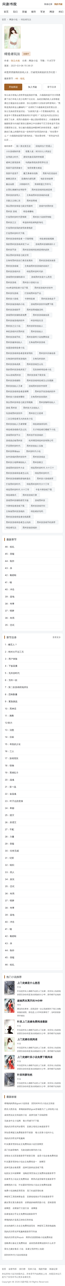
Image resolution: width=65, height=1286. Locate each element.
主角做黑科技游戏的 (16, 511)
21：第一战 (10, 786)
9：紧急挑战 (11, 701)
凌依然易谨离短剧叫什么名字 (42, 1243)
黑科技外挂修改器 (48, 353)
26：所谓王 (10, 822)
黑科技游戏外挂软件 (44, 287)
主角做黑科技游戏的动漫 (38, 195)
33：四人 (9, 872)
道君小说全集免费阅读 (47, 1155)
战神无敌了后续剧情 (38, 1115)
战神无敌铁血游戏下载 (33, 1167)
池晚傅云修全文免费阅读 (15, 1243)
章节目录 (51, 87)
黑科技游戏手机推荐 (47, 522)
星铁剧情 (52, 1202)
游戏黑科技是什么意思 (42, 277)
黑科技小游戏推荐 (46, 478)
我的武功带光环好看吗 (14, 1126)
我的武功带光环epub (14, 1237)
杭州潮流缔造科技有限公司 (42, 440)
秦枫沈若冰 (11, 178)
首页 (6, 11)
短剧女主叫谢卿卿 (12, 1173)
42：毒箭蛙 (10, 575)
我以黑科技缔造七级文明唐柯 (20, 206)
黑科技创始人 (37, 331)
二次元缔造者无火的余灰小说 (20, 418)
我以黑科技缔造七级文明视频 (20, 402)
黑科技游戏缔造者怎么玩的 (19, 522)
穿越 (24, 11)
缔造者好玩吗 (37, 511)
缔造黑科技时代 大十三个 (43, 467)
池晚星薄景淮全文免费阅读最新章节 (39, 1173)
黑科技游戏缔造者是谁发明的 (20, 353)
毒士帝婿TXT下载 (31, 1120)
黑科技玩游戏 (13, 293)
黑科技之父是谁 (36, 413)
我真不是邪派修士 (14, 168)
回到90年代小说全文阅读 (42, 1103)
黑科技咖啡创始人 (48, 402)
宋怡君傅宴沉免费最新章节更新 (18, 1132)
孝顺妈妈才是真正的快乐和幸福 (18, 1219)
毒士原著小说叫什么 (44, 1132)
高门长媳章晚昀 (11, 1150)
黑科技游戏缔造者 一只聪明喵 (20, 238)
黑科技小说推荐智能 (43, 217)
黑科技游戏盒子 (49, 298)
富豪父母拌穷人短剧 (35, 1249)
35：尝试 (9, 625)
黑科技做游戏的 (30, 527)
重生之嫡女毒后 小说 (13, 1249)
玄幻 (15, 11)
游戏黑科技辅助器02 (16, 277)
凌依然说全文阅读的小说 (15, 1115)
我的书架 (58, 4)
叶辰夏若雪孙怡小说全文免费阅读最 (35, 1185)
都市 (33, 11)
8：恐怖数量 (11, 694)
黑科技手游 (12, 249)
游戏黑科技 (40, 500)
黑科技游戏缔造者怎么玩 (18, 473)
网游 (52, 11)
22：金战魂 (10, 793)
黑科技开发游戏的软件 (46, 391)
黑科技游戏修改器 (41, 315)
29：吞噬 (9, 843)
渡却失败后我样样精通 (33, 157)
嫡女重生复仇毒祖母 (13, 1202)
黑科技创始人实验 (35, 445)
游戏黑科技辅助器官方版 (18, 500)
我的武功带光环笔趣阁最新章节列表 (20, 1231)
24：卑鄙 (9, 808)
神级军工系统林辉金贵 (14, 1196)
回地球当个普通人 (44, 146)
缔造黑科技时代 (42, 473)
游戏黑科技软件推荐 (38, 386)
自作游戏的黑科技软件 (17, 456)
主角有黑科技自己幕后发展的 (20, 260)
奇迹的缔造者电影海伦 (33, 222)
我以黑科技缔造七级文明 (18, 255)
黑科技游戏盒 (39, 456)
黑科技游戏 (12, 282)
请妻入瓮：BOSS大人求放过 (38, 151)
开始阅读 (13, 87)
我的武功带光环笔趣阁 (14, 1138)
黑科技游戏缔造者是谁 (42, 189)
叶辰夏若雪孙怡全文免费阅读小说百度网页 (23, 1144)
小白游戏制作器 (13, 151)
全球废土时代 (12, 157)
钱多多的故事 (47, 178)
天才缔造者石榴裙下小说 (45, 429)
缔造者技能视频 (47, 238)
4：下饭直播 (11, 665)
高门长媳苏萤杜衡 (35, 1190)
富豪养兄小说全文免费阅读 (16, 1179)
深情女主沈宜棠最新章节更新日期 (19, 1155)
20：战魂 (9, 779)
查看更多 (57, 637)
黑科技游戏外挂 (14, 271)
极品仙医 (10, 184)
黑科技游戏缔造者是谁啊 (18, 391)
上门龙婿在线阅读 (27, 1039)
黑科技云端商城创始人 (17, 462)
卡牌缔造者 (30, 298)
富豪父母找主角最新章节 (38, 1126)
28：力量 (9, 836)
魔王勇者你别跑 (30, 173)
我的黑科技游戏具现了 (17, 369)
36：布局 (9, 618)
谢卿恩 (7, 1208)
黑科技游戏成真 (14, 364)
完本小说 (32, 1269)
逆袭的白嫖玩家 (28, 178)
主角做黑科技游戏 (37, 342)
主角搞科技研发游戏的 (17, 358)
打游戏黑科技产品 (33, 293)
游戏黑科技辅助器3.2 (45, 244)
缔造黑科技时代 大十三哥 (18, 489)
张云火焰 (15, 60)
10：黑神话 (10, 708)
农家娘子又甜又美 (21, 1208)
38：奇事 (9, 603)
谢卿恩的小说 (10, 1185)
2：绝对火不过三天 (14, 651)
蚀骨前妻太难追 (34, 168)
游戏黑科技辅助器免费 (17, 315)
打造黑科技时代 (14, 484)
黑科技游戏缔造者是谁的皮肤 (36, 249)
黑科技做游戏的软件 (16, 320)
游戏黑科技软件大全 (16, 467)
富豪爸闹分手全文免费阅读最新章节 (20, 1214)
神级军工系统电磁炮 (46, 1225)
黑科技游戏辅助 (14, 380)
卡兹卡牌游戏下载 (44, 489)
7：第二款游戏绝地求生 (16, 687)
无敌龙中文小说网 (12, 1120)
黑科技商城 (32, 200)
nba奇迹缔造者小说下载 (17, 287)
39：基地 (9, 596)
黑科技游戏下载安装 (37, 375)
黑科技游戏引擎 (30, 495)
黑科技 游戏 (12, 211)
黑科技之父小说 (14, 326)
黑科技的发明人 (14, 195)
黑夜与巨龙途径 (50, 173)
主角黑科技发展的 (39, 396)
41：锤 (8, 582)
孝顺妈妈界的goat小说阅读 (16, 1103)
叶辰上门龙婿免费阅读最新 (32, 1021)
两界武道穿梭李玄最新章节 (43, 1179)
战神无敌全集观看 (12, 1167)
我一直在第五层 (23, 146)
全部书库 (13, 1269)
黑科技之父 (12, 222)
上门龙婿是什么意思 (28, 983)
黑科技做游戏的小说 (16, 304)
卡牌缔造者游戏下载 (16, 505)
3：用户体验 (11, 658)
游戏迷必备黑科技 (15, 440)
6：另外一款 (11, 680)
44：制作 (9, 561)
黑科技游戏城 (13, 266)
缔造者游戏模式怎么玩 (17, 429)
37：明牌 (9, 610)
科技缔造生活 (37, 320)
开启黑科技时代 (14, 445)
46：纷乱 (20, 78)
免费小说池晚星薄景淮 (14, 1190)
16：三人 (9, 751)
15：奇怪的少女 (13, 744)
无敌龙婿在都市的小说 (31, 1150)
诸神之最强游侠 (13, 162)
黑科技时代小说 (34, 451)
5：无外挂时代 (12, 673)
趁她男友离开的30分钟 (29, 1000)
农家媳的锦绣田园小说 (35, 1202)
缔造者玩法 (12, 527)
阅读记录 (48, 4)
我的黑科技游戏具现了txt (18, 244)
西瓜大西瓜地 (10, 1109)
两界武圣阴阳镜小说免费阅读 (39, 1237)
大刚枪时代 (24, 184)
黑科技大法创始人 (32, 407)
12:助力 (8, 722)
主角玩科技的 (39, 358)
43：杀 (8, 568)
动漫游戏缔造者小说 (16, 347)
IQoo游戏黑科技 (14, 375)
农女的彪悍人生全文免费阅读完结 (19, 1225)
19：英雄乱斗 (11, 772)
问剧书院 (10, 4)
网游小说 (13, 19)
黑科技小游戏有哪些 (16, 396)
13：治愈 (9, 730)
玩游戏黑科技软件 (15, 413)
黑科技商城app (13, 451)
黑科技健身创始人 (15, 342)
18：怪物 (9, 765)
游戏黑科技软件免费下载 (43, 304)
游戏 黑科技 (12, 407)
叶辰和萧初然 (24, 1074)
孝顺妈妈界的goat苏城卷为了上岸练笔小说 (38, 1109)
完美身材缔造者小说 (43, 369)
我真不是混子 (12, 173)
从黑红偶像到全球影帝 (16, 189)
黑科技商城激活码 (35, 309)
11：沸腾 (9, 715)
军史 (42, 11)
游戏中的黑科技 (47, 206)
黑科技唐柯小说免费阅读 (38, 337)
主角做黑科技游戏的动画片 (37, 266)
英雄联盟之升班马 (43, 184)
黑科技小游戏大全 (31, 282)
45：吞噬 (9, 553)
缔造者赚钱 (29, 211)
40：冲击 (9, 589)
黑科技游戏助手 (14, 309)
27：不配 (9, 829)
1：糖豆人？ (11, 644)
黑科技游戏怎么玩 (35, 364)
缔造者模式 (12, 495)
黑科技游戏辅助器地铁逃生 (19, 478)
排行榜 (22, 1269)
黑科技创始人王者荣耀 (17, 424)
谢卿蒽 (34, 1208)
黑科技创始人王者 (15, 386)
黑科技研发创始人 (35, 326)
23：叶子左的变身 (14, 801)
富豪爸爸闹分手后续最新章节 (40, 1196)
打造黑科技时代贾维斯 (17, 217)
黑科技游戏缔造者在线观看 (19, 516)
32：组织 (9, 865)
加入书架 (32, 87)
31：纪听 (9, 858)
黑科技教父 (38, 462)
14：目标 (9, 737)
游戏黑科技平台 (14, 435)
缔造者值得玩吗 (40, 424)
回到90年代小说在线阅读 (15, 1255)
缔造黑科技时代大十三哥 (38, 484)
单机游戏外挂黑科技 (16, 331)
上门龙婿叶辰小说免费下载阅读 (35, 1057)
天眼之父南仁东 (14, 200)
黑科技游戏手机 (14, 337)
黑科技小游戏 (13, 298)
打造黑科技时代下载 (16, 233)
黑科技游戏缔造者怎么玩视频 (41, 380)
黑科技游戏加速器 (48, 260)
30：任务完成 (12, 850)
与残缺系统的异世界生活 (36, 162)
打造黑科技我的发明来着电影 (20, 228)
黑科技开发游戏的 (35, 435)
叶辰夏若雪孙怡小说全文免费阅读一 (20, 1161)
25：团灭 (9, 815)
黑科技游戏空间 (38, 505)
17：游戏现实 (11, 758)
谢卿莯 (42, 1161)
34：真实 (9, 879)
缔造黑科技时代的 (35, 271)
